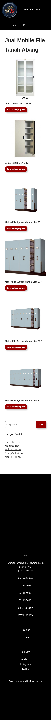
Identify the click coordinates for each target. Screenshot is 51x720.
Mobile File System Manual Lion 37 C (24, 400)
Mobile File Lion (30, 9)
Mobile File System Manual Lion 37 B (24, 341)
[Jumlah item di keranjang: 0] (23, 25)
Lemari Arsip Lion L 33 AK (18, 103)
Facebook (25, 659)
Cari (41, 424)
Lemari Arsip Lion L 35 (16, 163)
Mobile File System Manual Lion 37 (22, 222)
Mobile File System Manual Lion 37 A (23, 282)
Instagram (25, 664)
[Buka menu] (4, 25)
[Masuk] (14, 25)
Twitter (25, 668)
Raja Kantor (36, 681)
